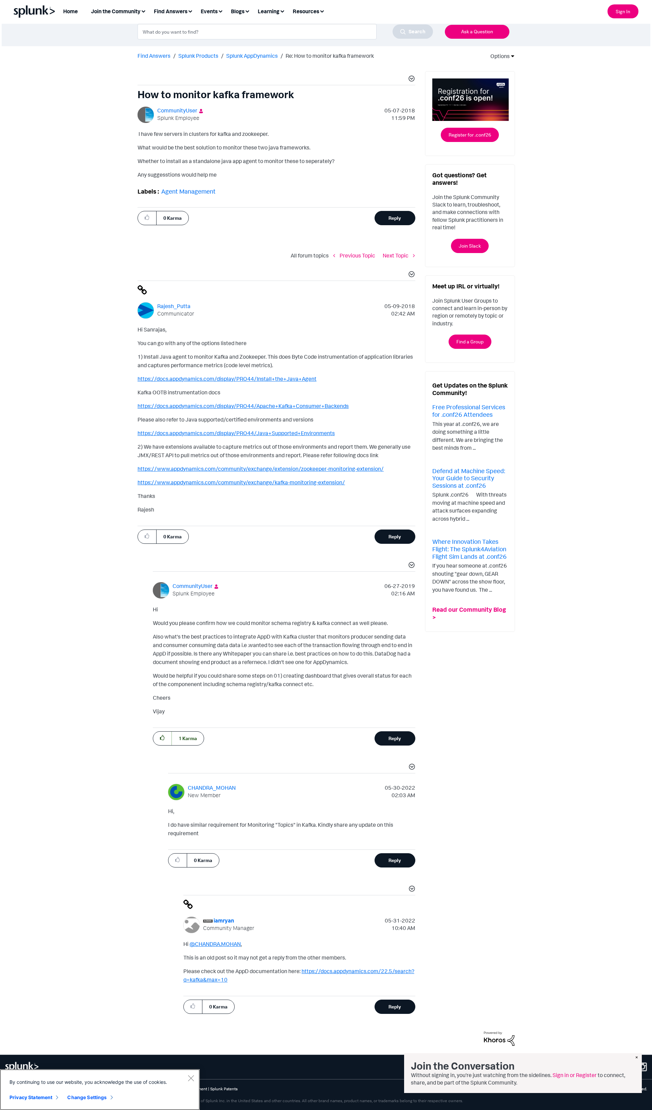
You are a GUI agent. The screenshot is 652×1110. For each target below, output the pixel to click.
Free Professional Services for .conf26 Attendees (468, 410)
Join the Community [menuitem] (116, 11)
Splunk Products (198, 55)
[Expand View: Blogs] (247, 10)
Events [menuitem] (209, 11)
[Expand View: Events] (220, 10)
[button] (410, 79)
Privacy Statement (31, 1097)
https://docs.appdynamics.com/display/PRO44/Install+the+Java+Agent (227, 378)
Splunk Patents (224, 1088)
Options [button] (497, 56)
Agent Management (188, 191)
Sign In (623, 11)
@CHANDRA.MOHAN (215, 944)
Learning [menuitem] (268, 11)
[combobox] (285, 31)
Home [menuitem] (70, 11)
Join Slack (470, 246)
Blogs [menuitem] (237, 11)
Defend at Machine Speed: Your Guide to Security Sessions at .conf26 (468, 478)
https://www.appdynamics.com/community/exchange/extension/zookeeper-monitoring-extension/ (261, 468)
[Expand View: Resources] (322, 10)
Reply (394, 218)
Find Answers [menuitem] (170, 11)
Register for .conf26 (470, 135)
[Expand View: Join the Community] (143, 10)
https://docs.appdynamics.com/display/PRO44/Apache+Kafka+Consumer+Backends (243, 405)
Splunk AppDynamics (252, 55)
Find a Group (470, 341)
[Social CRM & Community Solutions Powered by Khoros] (499, 1038)
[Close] (190, 1078)
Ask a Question (477, 31)
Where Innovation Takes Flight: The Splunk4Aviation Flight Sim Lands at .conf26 (469, 549)
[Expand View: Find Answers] (190, 10)
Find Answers (154, 55)
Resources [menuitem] (306, 11)
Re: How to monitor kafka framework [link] (330, 55)
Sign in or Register (575, 1075)
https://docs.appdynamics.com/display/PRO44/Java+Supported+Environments (236, 433)
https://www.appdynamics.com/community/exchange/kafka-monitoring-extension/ (241, 482)
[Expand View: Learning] (282, 10)
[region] (100, 1089)
